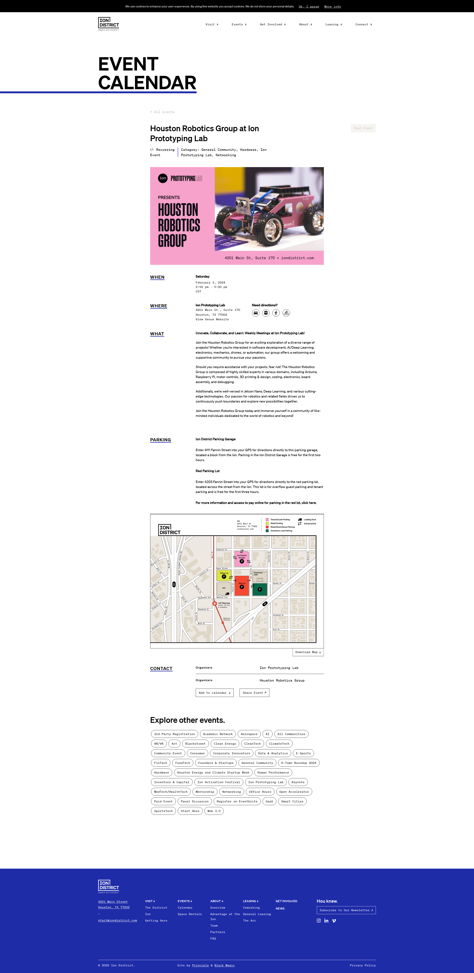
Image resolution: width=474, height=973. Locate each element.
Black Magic (224, 965)
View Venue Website (212, 319)
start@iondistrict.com (117, 920)
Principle (200, 965)
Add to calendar (213, 692)
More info (332, 6)
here (312, 502)
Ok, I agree (309, 6)
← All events (162, 112)
